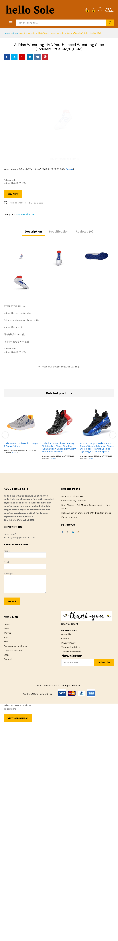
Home (7, 33)
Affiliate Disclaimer (71, 651)
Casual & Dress (29, 214)
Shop (15, 33)
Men (6, 637)
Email (6, 562)
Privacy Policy (68, 643)
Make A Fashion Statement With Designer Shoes (86, 513)
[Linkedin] (72, 532)
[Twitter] (67, 532)
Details (69, 169)
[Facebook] (62, 532)
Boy (18, 214)
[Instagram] (78, 532)
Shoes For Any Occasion (73, 500)
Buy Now (13, 193)
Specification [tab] (59, 231)
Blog (6, 654)
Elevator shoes (69, 517)
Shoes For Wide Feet (72, 496)
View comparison (18, 717)
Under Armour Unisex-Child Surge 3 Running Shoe (21, 444)
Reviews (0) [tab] (84, 231)
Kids (6, 641)
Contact (65, 638)
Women (8, 633)
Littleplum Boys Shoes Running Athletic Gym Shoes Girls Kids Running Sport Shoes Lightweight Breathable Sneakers (59, 447)
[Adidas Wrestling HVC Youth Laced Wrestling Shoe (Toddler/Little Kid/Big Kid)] (7, 57)
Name (7, 551)
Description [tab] (33, 231)
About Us (66, 634)
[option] (21, 431)
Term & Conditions (70, 647)
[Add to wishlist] (27, 438)
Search (110, 23)
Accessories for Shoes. (15, 646)
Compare (38, 203)
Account (8, 659)
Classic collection (13, 650)
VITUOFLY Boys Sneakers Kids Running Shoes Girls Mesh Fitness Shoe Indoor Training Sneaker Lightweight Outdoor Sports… (97, 447)
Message (8, 573)
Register (109, 11)
